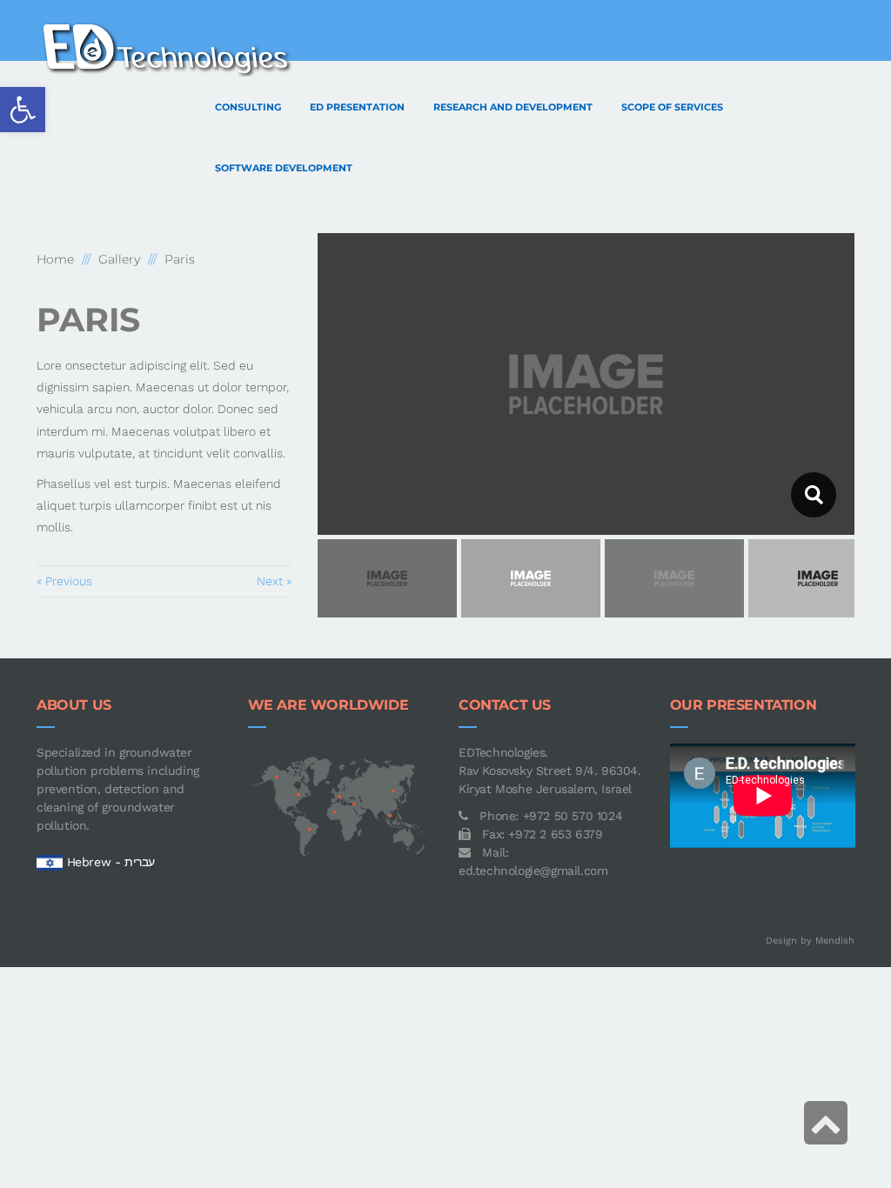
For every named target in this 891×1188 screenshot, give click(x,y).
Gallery (119, 259)
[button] (22, 109)
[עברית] (50, 862)
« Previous (64, 581)
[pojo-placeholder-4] (813, 494)
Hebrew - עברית (111, 862)
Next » (274, 581)
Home (55, 259)
